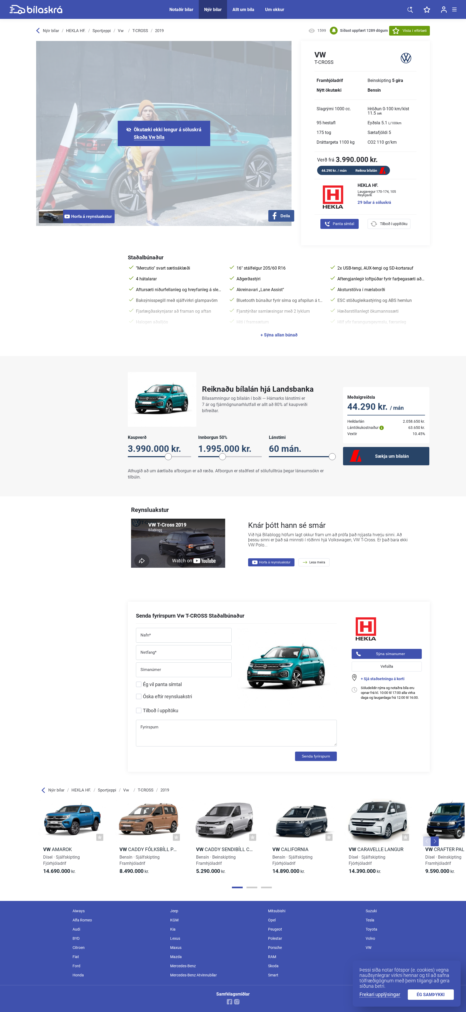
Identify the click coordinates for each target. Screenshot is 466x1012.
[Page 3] (266, 887)
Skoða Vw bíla (149, 137)
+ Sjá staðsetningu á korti (383, 679)
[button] (427, 841)
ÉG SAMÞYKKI (431, 994)
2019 (159, 31)
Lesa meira (317, 562)
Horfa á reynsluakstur (274, 562)
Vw (121, 31)
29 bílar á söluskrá (374, 203)
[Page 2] (251, 887)
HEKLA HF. (75, 31)
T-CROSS (140, 31)
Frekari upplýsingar (379, 994)
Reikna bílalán (366, 170)
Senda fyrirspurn (316, 756)
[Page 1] (237, 887)
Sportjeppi (101, 31)
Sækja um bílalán (392, 456)
